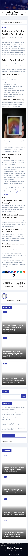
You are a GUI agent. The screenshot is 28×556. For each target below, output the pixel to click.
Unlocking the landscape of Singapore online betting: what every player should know (13, 353)
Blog (4, 27)
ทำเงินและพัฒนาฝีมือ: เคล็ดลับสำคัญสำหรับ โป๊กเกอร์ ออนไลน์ (13, 379)
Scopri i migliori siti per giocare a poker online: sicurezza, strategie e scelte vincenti (14, 534)
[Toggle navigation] (2, 13)
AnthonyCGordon (10, 37)
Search (5, 391)
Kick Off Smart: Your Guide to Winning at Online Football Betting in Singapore (13, 327)
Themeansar (4, 545)
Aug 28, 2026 (18, 330)
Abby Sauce (14, 12)
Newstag (18, 543)
